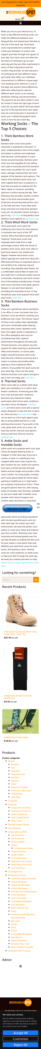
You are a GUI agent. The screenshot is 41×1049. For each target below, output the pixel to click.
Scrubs (14, 924)
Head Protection (18, 851)
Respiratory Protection (21, 864)
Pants (13, 911)
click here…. (18, 297)
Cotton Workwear (19, 888)
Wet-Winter (16, 937)
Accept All (20, 1033)
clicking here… (7, 437)
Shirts (13, 927)
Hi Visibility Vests (19, 858)
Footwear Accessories (21, 811)
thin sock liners (25, 414)
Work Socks (16, 820)
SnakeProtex (17, 793)
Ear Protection (17, 835)
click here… (30, 377)
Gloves (14, 844)
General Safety (17, 841)
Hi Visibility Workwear (21, 901)
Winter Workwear (19, 940)
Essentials (12, 800)
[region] (20, 1030)
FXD (13, 767)
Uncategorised (15, 871)
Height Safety (17, 854)
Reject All (20, 1045)
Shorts (14, 930)
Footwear (12, 804)
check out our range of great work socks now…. (20, 564)
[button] (20, 23)
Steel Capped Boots (20, 817)
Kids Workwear (18, 904)
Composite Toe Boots (21, 807)
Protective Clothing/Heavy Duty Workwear (23, 915)
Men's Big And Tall (19, 907)
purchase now (31, 218)
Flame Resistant (18, 894)
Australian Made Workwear (23, 878)
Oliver (14, 783)
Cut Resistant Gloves (23, 848)
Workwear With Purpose (19, 950)
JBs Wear (15, 777)
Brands (11, 761)
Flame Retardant (18, 898)
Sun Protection (18, 867)
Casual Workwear (19, 881)
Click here (15, 215)
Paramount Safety (19, 787)
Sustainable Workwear (21, 934)
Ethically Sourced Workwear (24, 891)
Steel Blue (15, 797)
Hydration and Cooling (21, 861)
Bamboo (15, 764)
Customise (20, 1039)
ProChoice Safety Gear (21, 790)
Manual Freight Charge (18, 824)
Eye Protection (17, 838)
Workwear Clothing (17, 875)
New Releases (14, 828)
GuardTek (15, 770)
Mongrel (15, 780)
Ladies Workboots (19, 814)
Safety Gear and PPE (17, 831)
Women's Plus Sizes (20, 943)
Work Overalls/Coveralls (22, 947)
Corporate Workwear (20, 885)
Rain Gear (15, 920)
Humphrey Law (18, 774)
